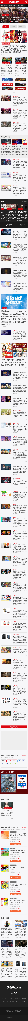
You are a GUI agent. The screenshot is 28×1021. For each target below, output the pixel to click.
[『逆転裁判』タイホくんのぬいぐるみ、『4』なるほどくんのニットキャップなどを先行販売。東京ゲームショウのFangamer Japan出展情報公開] (6, 558)
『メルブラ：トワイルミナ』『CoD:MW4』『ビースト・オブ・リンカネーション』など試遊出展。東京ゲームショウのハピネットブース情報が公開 (20, 664)
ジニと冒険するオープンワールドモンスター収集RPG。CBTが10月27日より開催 (20, 651)
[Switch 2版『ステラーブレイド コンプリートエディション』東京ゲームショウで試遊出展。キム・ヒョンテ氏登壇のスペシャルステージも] (6, 232)
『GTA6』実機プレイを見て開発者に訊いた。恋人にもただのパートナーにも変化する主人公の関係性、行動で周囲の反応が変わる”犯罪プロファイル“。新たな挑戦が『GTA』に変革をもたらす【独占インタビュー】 (20, 101)
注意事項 (5, 1001)
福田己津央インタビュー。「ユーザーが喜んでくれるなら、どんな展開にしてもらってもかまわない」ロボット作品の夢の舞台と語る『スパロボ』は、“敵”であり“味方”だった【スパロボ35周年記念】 (20, 932)
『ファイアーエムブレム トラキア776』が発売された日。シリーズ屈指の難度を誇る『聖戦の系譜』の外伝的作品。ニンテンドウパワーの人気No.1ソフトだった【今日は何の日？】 (6, 69)
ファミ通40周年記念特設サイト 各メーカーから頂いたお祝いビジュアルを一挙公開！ (13, 362)
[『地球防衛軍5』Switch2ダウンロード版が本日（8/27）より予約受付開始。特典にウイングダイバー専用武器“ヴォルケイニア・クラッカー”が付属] (6, 584)
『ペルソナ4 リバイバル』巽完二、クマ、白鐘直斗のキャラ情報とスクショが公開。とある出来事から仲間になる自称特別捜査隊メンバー (20, 401)
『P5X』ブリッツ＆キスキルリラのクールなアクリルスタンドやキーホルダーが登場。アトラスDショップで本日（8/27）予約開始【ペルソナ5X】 (20, 613)
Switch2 (6, 5)
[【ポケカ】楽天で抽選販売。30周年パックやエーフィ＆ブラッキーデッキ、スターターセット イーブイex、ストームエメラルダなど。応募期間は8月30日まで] (7, 964)
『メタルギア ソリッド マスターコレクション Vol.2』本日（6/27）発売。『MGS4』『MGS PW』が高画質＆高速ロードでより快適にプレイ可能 (20, 690)
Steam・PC (5, 763)
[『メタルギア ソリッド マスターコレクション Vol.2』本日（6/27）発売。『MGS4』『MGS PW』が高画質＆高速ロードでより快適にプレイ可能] (6, 687)
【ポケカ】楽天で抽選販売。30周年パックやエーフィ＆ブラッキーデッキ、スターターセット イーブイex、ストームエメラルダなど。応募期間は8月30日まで (7, 972)
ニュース (18, 63)
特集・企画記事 (5, 43)
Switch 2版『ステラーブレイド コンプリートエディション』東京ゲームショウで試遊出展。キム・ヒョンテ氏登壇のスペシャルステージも (20, 234)
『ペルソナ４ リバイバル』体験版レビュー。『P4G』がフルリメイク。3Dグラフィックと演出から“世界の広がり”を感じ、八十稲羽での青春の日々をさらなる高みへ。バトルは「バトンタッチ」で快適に (17, 150)
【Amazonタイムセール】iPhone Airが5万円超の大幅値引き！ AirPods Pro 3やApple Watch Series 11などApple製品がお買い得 (20, 428)
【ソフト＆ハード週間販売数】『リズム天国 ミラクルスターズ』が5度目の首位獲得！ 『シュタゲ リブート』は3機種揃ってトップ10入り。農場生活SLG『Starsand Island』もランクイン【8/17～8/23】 (20, 190)
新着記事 (13, 26)
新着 (2, 5)
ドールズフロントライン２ (8, 808)
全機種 (3, 760)
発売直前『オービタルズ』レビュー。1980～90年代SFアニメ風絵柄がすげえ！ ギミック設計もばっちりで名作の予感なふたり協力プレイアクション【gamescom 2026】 (20, 574)
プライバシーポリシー (15, 998)
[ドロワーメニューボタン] (2, 2)
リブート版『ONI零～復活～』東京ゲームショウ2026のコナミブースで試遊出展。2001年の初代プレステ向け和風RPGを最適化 (20, 335)
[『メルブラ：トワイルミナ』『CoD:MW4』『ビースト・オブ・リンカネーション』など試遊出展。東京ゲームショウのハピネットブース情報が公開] (6, 661)
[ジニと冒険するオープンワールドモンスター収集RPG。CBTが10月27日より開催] (6, 650)
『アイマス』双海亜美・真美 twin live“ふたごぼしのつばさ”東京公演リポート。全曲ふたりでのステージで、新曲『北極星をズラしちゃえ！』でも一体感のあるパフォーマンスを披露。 (20, 114)
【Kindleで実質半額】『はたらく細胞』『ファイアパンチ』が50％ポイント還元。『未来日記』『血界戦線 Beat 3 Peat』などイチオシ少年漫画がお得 (14, 49)
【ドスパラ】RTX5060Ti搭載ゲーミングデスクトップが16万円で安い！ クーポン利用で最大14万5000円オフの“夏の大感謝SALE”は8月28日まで (20, 639)
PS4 (23, 760)
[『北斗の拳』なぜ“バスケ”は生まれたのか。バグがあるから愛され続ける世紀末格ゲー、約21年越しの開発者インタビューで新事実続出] (14, 15)
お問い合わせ (5, 998)
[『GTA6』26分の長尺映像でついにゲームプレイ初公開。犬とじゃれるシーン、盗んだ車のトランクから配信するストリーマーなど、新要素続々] (21, 60)
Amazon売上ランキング (9, 827)
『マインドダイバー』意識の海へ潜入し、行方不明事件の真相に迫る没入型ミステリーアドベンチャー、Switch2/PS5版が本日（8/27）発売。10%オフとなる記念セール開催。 (20, 469)
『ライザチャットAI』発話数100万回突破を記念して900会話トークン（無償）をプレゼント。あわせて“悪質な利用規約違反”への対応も (20, 247)
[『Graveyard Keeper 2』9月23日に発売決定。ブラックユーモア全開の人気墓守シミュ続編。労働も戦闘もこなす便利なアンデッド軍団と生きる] (6, 271)
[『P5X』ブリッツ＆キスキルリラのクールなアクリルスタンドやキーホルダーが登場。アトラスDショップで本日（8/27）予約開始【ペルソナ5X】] (6, 610)
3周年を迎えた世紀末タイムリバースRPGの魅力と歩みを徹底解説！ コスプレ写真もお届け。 (20, 414)
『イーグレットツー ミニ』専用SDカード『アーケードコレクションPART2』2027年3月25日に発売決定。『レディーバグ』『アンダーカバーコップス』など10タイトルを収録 (20, 177)
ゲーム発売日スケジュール (10, 756)
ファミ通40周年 (9, 356)
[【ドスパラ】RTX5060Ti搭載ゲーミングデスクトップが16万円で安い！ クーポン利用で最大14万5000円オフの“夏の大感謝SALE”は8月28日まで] (6, 636)
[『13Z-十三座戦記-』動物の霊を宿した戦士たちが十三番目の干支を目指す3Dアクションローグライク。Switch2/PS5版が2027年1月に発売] (6, 386)
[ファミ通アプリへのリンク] (9, 1011)
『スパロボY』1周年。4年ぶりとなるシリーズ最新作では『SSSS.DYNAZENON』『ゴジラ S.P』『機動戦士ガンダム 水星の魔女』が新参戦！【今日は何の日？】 (20, 164)
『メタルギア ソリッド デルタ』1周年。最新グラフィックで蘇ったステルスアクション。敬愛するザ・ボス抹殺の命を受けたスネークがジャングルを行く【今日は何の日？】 (20, 127)
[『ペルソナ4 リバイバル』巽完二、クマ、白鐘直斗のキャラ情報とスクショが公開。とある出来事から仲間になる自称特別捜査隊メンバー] (6, 399)
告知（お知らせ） (16, 491)
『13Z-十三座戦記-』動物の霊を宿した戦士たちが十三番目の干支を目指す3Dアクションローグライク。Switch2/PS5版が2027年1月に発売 (20, 388)
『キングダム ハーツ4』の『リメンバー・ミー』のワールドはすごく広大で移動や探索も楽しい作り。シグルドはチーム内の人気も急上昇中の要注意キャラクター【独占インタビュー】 (7, 952)
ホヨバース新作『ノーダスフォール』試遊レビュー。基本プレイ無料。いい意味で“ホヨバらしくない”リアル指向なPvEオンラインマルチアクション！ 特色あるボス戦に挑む (20, 677)
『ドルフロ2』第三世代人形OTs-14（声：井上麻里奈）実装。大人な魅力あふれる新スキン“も (7, 813)
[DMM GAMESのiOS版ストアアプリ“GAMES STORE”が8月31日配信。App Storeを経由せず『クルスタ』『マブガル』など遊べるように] (6, 284)
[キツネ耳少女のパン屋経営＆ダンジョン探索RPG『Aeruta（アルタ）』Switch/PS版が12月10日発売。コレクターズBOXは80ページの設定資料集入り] (6, 258)
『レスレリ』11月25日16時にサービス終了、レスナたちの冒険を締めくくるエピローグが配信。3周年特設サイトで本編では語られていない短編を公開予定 (20, 716)
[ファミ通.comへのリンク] (14, 2)
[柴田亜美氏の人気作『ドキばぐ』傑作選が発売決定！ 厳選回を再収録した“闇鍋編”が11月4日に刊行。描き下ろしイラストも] (6, 493)
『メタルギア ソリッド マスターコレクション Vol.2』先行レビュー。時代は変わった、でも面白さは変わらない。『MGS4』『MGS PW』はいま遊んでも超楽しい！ (20, 952)
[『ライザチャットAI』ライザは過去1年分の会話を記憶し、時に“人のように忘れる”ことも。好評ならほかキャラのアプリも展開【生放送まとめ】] (6, 451)
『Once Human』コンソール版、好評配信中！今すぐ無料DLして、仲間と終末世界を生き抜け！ (20, 482)
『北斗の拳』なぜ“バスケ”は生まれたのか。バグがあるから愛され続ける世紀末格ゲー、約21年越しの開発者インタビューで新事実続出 (13, 18)
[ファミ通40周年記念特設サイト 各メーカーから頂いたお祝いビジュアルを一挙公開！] (14, 350)
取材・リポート (16, 109)
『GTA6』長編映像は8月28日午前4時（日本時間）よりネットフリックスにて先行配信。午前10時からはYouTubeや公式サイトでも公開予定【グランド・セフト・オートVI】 (20, 441)
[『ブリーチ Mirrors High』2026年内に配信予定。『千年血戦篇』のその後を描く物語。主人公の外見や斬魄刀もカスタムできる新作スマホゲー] (6, 545)
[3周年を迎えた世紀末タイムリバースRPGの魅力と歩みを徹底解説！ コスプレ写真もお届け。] (6, 412)
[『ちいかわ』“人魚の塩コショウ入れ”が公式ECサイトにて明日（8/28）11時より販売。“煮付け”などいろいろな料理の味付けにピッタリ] (6, 623)
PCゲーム (18, 5)
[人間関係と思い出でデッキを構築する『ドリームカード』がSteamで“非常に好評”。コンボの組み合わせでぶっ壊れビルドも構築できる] (6, 373)
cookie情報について (14, 1001)
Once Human (17, 478)
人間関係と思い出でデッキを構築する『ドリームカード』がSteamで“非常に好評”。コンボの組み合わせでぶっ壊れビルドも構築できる (20, 375)
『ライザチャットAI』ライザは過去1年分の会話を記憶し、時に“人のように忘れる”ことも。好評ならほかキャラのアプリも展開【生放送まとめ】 (20, 454)
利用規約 (24, 998)
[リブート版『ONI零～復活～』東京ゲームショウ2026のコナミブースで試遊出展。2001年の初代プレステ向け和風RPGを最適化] (6, 332)
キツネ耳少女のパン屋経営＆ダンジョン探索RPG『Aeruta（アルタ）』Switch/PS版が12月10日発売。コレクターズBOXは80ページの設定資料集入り (20, 260)
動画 (2, 201)
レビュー (4, 144)
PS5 (14, 5)
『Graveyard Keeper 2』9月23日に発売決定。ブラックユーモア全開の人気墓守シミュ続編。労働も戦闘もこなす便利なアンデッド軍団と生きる (20, 273)
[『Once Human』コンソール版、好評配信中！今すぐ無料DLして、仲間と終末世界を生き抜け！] (6, 480)
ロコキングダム (18, 647)
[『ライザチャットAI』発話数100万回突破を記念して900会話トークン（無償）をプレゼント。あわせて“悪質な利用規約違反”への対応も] (6, 245)
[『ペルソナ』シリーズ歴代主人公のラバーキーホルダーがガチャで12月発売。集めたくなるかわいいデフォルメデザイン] (6, 700)
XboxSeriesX (13, 763)
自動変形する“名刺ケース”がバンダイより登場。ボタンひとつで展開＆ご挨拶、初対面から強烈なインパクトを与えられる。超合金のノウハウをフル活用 (20, 600)
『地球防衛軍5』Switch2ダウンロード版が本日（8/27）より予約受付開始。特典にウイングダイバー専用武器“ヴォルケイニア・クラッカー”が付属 (20, 587)
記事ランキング (22, 26)
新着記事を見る (14, 727)
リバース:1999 (18, 410)
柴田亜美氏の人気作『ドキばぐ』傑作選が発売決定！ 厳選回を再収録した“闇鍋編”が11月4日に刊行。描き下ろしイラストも (20, 496)
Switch (10, 5)
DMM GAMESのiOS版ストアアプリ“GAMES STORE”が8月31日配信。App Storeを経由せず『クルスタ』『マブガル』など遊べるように (20, 286)
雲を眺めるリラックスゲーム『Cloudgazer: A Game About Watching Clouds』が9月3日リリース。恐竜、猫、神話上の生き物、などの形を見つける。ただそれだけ (14, 318)
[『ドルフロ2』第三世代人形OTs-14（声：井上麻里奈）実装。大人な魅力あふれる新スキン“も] (7, 805)
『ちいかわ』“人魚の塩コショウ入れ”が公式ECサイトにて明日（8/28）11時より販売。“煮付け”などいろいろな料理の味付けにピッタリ (20, 626)
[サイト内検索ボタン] (26, 2)
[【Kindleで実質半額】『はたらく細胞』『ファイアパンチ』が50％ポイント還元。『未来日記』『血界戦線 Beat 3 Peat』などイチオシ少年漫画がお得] (14, 36)
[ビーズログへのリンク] (19, 1011)
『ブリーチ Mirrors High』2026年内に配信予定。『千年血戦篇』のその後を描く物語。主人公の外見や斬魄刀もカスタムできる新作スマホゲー (20, 548)
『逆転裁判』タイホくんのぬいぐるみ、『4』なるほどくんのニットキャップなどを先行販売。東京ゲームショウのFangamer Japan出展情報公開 (20, 561)
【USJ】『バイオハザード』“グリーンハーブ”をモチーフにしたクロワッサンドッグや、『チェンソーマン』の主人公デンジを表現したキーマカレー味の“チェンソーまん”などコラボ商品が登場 (20, 535)
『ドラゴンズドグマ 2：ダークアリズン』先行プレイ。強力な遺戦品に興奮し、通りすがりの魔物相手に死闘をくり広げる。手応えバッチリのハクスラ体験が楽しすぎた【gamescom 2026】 (6, 150)
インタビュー (5, 15)
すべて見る (24, 201)
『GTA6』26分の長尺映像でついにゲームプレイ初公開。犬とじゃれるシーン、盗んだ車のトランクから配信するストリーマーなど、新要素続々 (20, 69)
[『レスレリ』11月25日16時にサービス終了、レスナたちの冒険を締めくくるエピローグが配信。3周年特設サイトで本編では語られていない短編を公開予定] (6, 713)
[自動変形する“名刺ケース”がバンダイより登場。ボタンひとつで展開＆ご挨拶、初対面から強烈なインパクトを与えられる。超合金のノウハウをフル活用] (6, 597)
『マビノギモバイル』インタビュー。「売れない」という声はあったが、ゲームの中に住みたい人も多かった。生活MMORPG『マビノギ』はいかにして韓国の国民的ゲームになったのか (20, 522)
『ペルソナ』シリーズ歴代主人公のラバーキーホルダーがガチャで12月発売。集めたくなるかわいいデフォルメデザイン (20, 703)
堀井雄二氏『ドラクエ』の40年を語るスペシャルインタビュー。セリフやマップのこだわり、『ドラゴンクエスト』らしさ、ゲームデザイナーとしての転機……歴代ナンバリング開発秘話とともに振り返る (6, 932)
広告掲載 (22, 1001)
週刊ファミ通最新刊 (8, 772)
